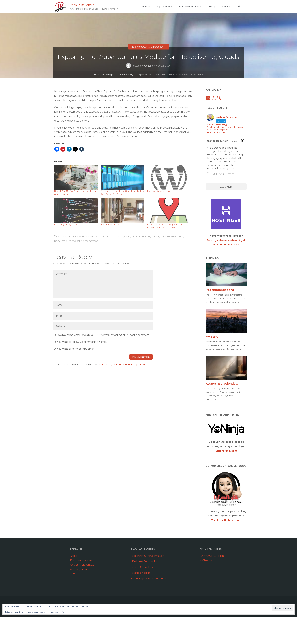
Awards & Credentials (82, 564)
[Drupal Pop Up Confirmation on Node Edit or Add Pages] (76, 177)
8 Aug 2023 (234, 141)
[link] (239, 6)
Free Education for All (111, 224)
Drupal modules (62, 241)
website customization (85, 241)
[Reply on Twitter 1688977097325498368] (208, 174)
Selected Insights (140, 572)
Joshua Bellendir (82, 5)
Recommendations (81, 560)
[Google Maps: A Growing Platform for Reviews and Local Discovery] (169, 210)
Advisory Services (80, 569)
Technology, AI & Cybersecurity (148, 46)
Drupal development (172, 236)
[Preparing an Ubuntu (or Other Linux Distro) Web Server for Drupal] (122, 177)
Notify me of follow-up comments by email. (82, 341)
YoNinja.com (207, 560)
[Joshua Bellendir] (60, 6)
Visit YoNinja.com (226, 450)
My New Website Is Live (159, 191)
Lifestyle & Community (144, 561)
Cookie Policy (61, 612)
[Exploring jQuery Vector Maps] (76, 210)
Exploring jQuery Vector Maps (69, 224)
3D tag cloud (64, 236)
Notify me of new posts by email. (76, 348)
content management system (113, 236)
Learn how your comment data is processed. (123, 364)
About (73, 555)
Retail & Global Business (144, 567)
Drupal (155, 236)
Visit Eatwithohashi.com (226, 520)
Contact (74, 573)
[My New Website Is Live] (169, 177)
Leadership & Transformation (147, 555)
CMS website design (84, 236)
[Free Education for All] (122, 210)
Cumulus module (141, 236)
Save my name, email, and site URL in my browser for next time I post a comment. (102, 335)
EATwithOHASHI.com (212, 555)
